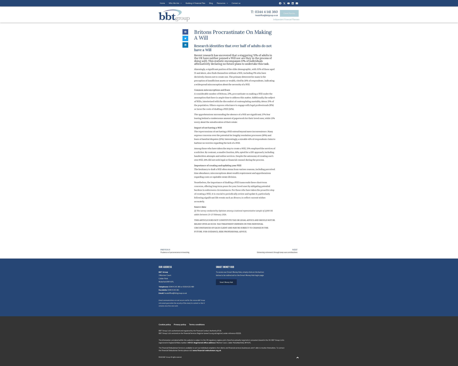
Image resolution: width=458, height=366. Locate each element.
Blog (211, 3)
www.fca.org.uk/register (213, 333)
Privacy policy (180, 324)
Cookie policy (165, 324)
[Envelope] (297, 3)
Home (162, 3)
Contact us (236, 3)
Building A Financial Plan (195, 3)
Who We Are (174, 3)
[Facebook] (280, 3)
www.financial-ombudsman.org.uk (207, 350)
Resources (221, 3)
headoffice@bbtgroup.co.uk (266, 15)
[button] (185, 32)
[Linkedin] (292, 3)
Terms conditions (197, 324)
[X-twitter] (284, 3)
